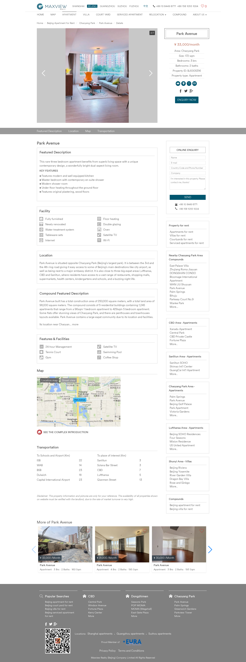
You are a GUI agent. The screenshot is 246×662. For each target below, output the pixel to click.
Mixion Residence (180, 441)
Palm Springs (177, 291)
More (91, 616)
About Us (199, 14)
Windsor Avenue (97, 605)
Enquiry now (186, 99)
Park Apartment (179, 408)
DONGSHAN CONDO (183, 273)
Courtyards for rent (181, 239)
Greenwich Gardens (185, 608)
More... (174, 306)
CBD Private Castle (181, 336)
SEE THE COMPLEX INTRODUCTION (65, 432)
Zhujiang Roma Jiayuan (183, 269)
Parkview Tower (183, 612)
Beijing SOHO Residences (185, 434)
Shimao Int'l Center (181, 366)
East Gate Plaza (140, 612)
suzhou (122, 6)
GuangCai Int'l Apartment (185, 370)
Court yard (103, 14)
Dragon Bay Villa (179, 479)
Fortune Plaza (178, 340)
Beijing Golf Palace (181, 404)
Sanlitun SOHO (179, 362)
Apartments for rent (181, 231)
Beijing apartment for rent (185, 505)
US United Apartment (182, 445)
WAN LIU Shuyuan (180, 284)
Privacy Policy (107, 650)
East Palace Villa (179, 265)
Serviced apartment (130, 14)
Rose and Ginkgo (180, 482)
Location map (50, 380)
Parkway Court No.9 (182, 299)
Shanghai (78, 6)
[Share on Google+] (191, 91)
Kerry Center (95, 612)
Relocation (157, 14)
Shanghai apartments (100, 633)
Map (53, 14)
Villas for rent (177, 235)
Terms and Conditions (131, 650)
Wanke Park (177, 303)
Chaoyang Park (87, 23)
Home (40, 14)
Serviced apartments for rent (187, 243)
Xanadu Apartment (181, 329)
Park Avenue (105, 23)
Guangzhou (107, 6)
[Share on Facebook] (180, 91)
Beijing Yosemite (179, 471)
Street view (68, 380)
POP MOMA (138, 605)
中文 (145, 6)
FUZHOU (134, 6)
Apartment (69, 14)
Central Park (177, 332)
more (75, 324)
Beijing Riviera (178, 467)
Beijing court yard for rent (59, 605)
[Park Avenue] (65, 544)
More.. (174, 344)
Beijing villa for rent (181, 509)
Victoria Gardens (179, 411)
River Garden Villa (180, 475)
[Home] (52, 6)
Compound (179, 14)
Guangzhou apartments (130, 633)
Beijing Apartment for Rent (61, 23)
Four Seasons (178, 437)
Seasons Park (138, 601)
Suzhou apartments (159, 633)
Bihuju (173, 295)
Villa (86, 14)
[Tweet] (186, 91)
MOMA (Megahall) (141, 608)
